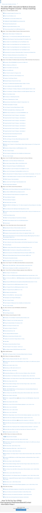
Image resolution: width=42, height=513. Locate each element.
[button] (0, 1)
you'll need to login (25, 508)
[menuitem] (0, 2)
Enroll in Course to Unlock (21, 509)
